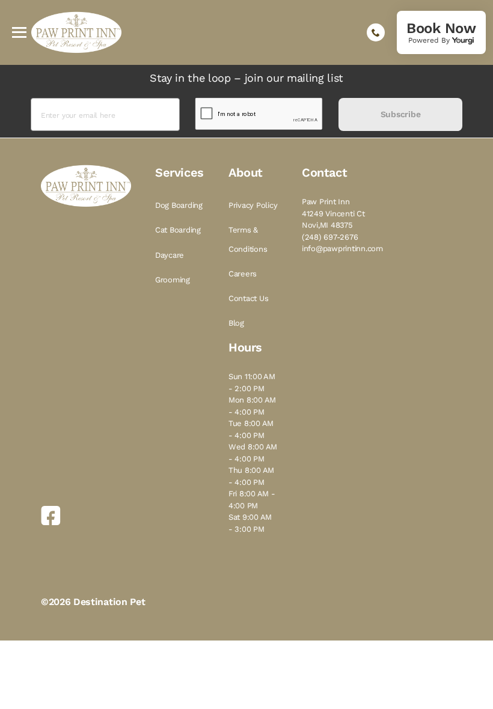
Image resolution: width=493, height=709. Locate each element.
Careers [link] (242, 273)
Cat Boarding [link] (178, 229)
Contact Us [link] (248, 298)
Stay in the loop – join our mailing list (246, 78)
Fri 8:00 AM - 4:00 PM (251, 499)
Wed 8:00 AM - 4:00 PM (252, 452)
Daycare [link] (169, 255)
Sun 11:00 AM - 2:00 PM (251, 382)
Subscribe (400, 114)
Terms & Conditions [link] (247, 239)
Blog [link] (236, 322)
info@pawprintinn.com (342, 248)
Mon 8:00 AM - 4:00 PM (252, 405)
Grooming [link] (172, 279)
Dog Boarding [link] (179, 205)
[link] (441, 32)
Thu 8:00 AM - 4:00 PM (251, 476)
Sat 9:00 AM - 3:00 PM (250, 523)
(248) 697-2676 (330, 237)
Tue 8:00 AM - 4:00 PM (251, 429)
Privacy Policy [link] (252, 205)
